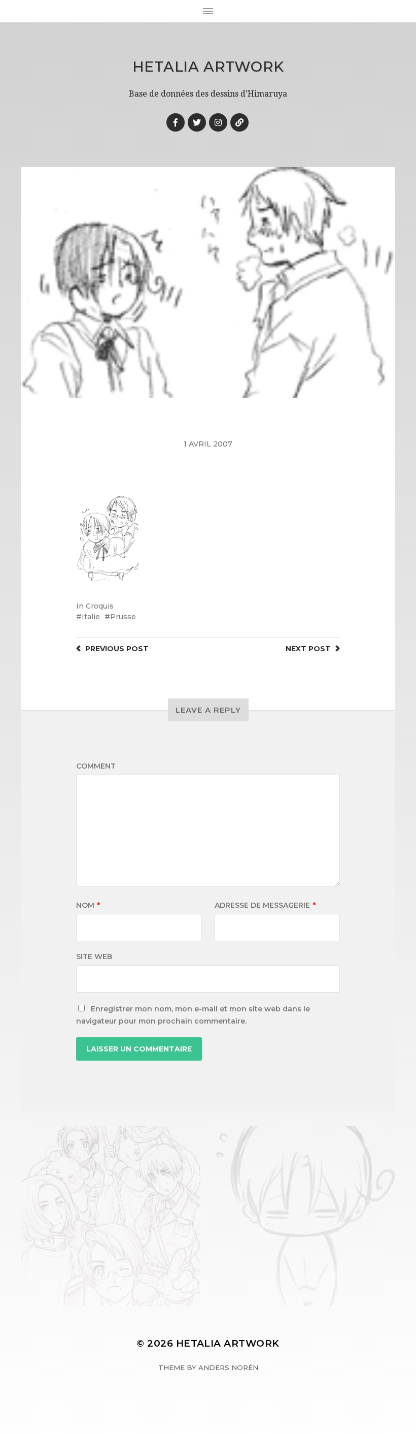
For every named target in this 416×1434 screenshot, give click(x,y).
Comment (96, 766)
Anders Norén (228, 1367)
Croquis (100, 606)
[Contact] (239, 122)
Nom (88, 905)
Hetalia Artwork (208, 66)
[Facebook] (175, 122)
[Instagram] (218, 122)
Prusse (123, 616)
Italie (91, 616)
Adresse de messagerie (265, 905)
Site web (94, 956)
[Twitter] (197, 122)
